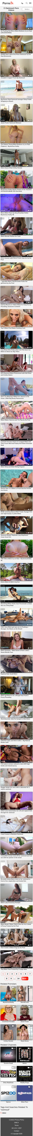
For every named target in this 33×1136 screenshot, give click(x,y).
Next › (24, 978)
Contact (16, 1131)
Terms (17, 1125)
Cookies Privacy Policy (16, 1120)
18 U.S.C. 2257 (17, 1128)
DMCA (16, 1122)
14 (18, 978)
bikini (4, 1113)
